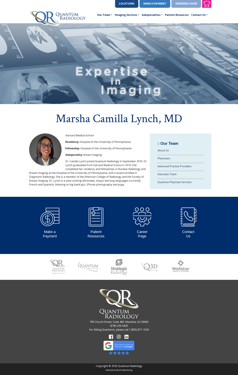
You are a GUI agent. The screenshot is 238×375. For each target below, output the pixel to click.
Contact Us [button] (198, 15)
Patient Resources (177, 15)
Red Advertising (124, 370)
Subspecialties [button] (151, 15)
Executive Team (167, 174)
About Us (163, 150)
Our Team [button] (103, 15)
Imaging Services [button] (126, 15)
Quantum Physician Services (175, 182)
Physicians (164, 158)
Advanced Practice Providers (175, 166)
